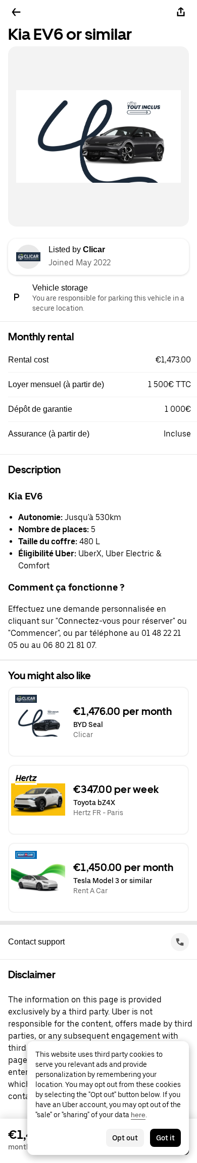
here (138, 1115)
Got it (165, 1138)
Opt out (125, 1138)
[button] (102, 360)
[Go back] (16, 12)
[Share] (181, 12)
